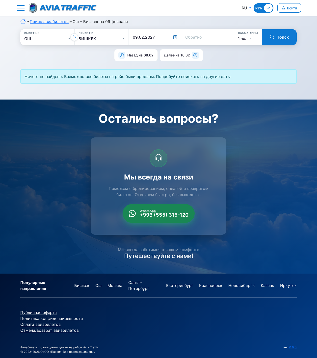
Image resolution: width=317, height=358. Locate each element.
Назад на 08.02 (140, 55)
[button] (21, 8)
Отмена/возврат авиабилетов (49, 330)
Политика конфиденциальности (51, 318)
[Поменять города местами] (74, 37)
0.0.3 (293, 347)
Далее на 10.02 (177, 55)
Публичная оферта (38, 312)
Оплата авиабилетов (40, 324)
